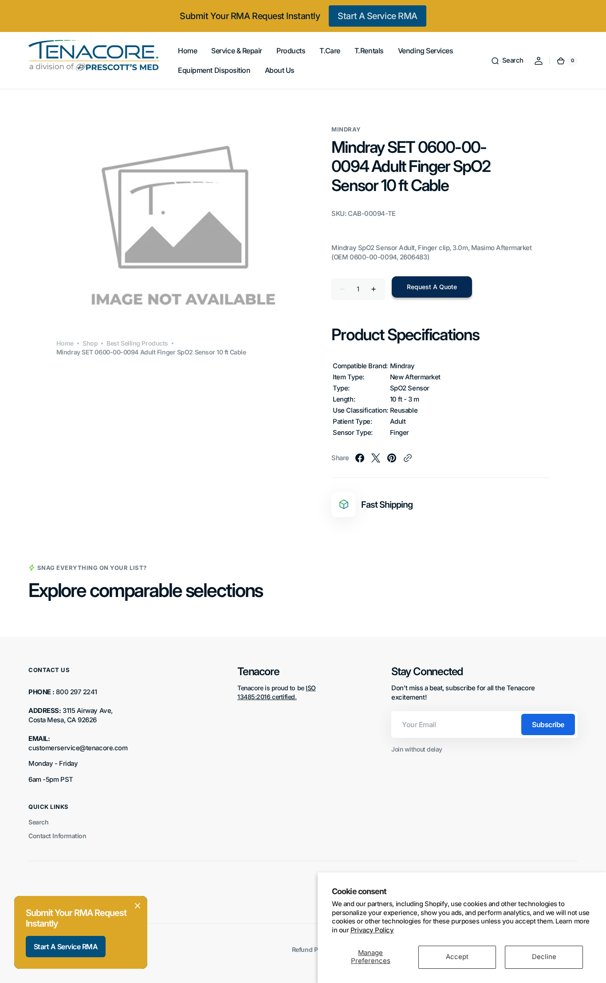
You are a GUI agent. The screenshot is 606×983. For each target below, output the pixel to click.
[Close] (137, 905)
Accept (457, 957)
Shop (90, 343)
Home (65, 343)
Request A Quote (432, 287)
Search (38, 822)
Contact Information (57, 836)
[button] (507, 61)
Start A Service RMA (377, 16)
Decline (544, 957)
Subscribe (548, 724)
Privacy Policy (372, 930)
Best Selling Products (137, 343)
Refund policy (311, 949)
